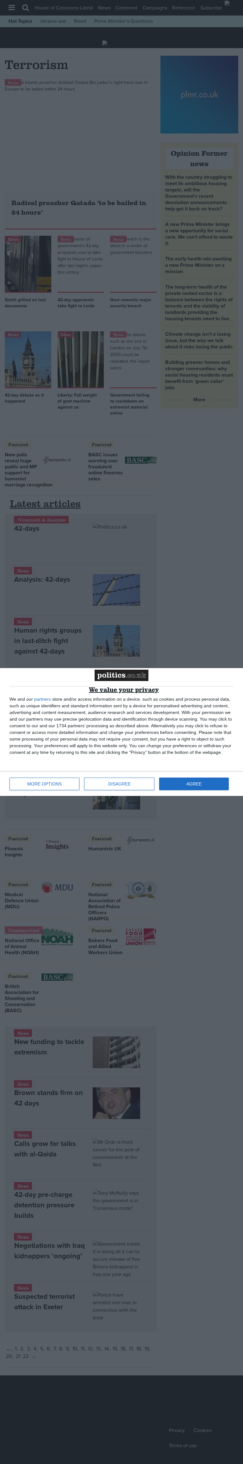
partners (42, 699)
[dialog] (121, 732)
